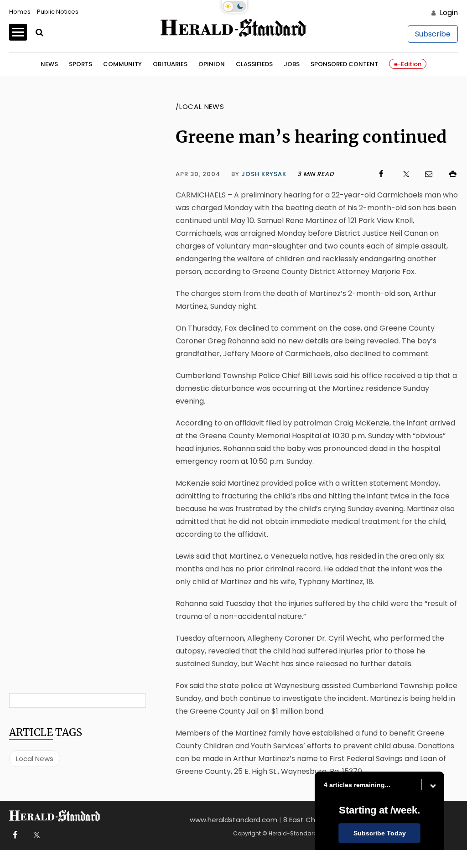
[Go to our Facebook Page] (15, 835)
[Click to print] (448, 174)
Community (122, 64)
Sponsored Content (344, 64)
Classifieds (254, 64)
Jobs (292, 64)
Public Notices (57, 11)
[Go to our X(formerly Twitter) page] (35, 835)
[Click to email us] (424, 174)
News (49, 64)
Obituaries (170, 64)
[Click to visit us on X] (400, 174)
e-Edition (407, 64)
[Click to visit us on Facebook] (376, 174)
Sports (80, 64)
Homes (20, 11)
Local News (34, 758)
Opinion (211, 64)
